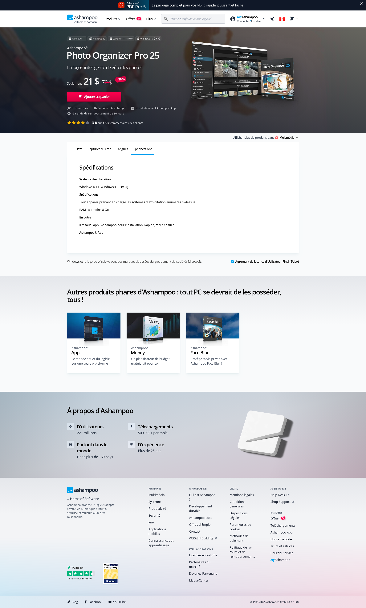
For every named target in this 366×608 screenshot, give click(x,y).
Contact (194, 531)
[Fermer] (361, 4)
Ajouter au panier (97, 96)
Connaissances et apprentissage (161, 542)
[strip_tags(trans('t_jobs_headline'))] (110, 573)
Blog (75, 602)
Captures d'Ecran (99, 149)
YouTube (119, 602)
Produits (110, 19)
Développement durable (200, 508)
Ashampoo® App (91, 232)
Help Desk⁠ (277, 495)
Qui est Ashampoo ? (202, 497)
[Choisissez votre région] (282, 18)
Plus (149, 19)
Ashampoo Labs (200, 518)
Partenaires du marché (199, 564)
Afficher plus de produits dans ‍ (263, 137)
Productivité (157, 508)
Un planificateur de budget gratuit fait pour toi (150, 361)
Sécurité (154, 515)
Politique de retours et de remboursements (242, 552)
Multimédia (156, 495)
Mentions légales (242, 495)
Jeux (151, 522)
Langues (122, 149)
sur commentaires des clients (117, 122)
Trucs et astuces (282, 546)
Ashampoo (280, 560)
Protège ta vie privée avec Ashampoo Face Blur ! (209, 361)
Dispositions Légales (239, 515)
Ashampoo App (281, 532)
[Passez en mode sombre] (272, 18)
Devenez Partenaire (203, 573)
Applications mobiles (157, 531)
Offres (133, 19)
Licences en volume (203, 555)
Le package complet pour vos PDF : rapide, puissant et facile (197, 5)
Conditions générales (237, 504)
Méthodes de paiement (239, 538)
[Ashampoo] (82, 490)
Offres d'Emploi (200, 524)
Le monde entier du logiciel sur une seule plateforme (91, 361)
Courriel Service (281, 553)
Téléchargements (282, 525)
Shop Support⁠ (280, 502)
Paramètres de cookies (240, 526)
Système (154, 502)
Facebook (95, 602)
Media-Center (199, 580)
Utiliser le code (281, 539)
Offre (78, 149)
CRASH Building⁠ (201, 538)
